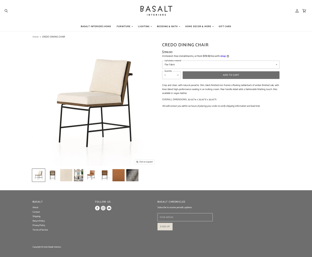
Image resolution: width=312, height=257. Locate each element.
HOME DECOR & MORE (198, 26)
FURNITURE (124, 26)
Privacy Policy (38, 225)
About (35, 207)
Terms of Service (40, 230)
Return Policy (38, 221)
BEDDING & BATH (167, 26)
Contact (36, 212)
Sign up (165, 227)
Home (35, 36)
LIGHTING (144, 26)
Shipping (36, 216)
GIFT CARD (225, 26)
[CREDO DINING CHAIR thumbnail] (38, 175)
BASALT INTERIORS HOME (96, 26)
